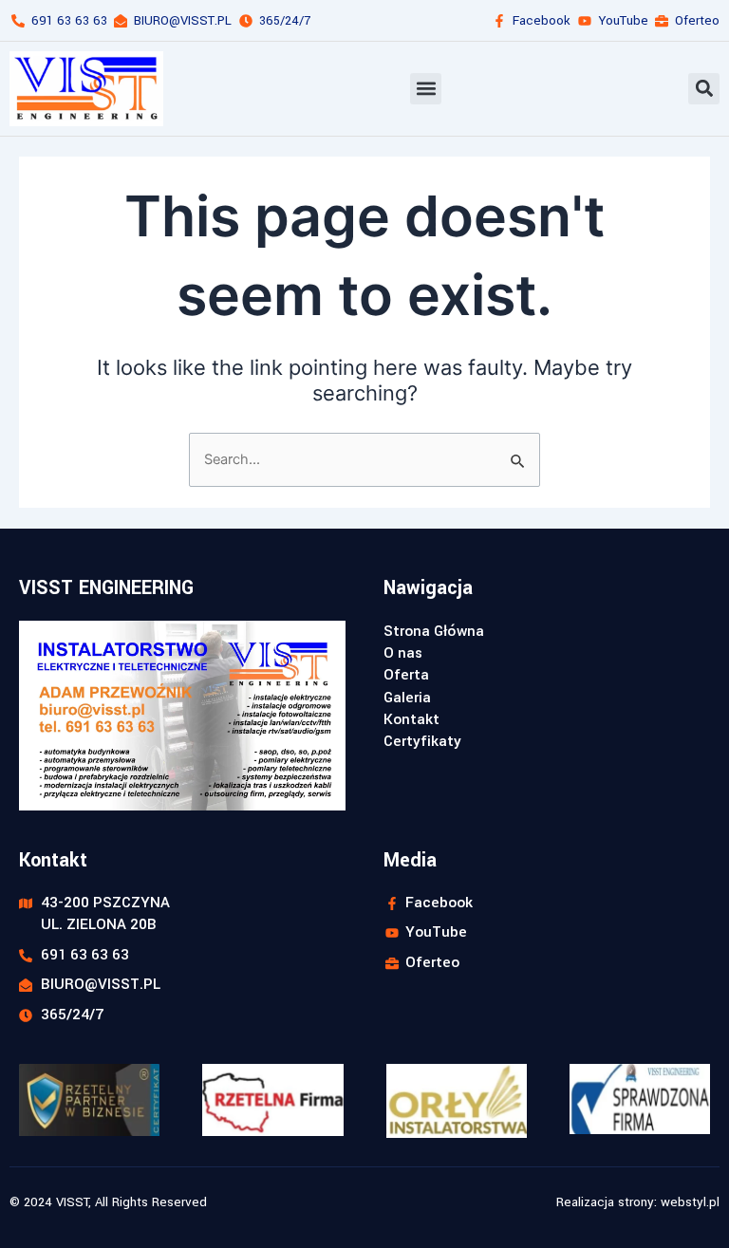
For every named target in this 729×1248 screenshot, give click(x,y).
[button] (425, 88)
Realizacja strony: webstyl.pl (638, 1202)
